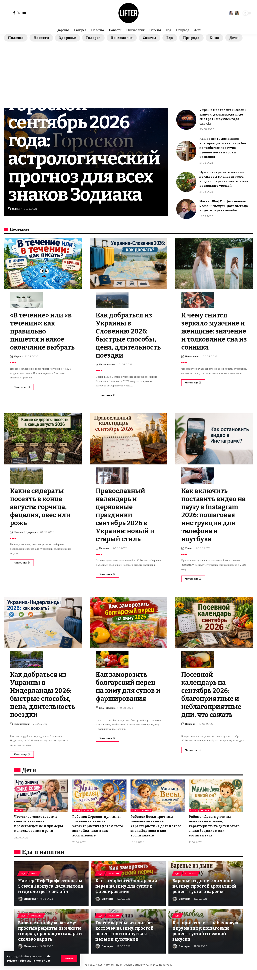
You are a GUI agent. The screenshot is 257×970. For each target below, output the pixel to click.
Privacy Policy (16, 960)
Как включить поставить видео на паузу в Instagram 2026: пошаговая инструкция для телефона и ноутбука (213, 515)
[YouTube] (24, 12)
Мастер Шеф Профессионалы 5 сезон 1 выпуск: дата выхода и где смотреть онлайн (223, 206)
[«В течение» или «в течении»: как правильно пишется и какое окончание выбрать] (43, 263)
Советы (149, 38)
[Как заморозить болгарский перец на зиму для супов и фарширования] (128, 622)
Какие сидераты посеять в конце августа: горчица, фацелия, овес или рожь (40, 507)
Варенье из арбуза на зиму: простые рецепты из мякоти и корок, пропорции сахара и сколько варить (50, 931)
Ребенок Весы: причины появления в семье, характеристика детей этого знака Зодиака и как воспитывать (156, 826)
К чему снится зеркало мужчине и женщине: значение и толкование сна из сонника (214, 331)
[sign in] (7, 13)
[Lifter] (128, 13)
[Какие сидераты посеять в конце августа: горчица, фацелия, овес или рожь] (43, 438)
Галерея (93, 38)
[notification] (231, 13)
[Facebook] (14, 12)
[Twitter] (18, 12)
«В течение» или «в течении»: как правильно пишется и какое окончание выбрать (42, 331)
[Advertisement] (128, 72)
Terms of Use (41, 960)
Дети (234, 38)
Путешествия (107, 364)
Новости (41, 38)
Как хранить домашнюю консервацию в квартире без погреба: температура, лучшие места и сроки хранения (222, 148)
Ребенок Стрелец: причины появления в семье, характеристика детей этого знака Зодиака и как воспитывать (97, 826)
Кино (214, 38)
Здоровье (67, 38)
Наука (17, 356)
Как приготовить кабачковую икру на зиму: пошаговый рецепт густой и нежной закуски (205, 931)
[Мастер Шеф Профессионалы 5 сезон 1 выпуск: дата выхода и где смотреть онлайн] (186, 209)
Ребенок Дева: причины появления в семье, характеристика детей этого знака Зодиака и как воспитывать (214, 826)
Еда (169, 38)
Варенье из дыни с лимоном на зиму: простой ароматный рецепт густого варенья (204, 886)
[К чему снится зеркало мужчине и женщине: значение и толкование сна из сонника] (214, 263)
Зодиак (16, 208)
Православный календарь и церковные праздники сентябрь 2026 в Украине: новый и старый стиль (125, 515)
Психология (122, 38)
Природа (191, 38)
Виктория (30, 898)
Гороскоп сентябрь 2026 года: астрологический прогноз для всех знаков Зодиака (84, 149)
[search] (237, 13)
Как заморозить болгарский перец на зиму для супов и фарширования (126, 886)
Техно (188, 548)
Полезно (15, 38)
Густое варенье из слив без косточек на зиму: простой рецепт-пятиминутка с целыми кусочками (124, 931)
